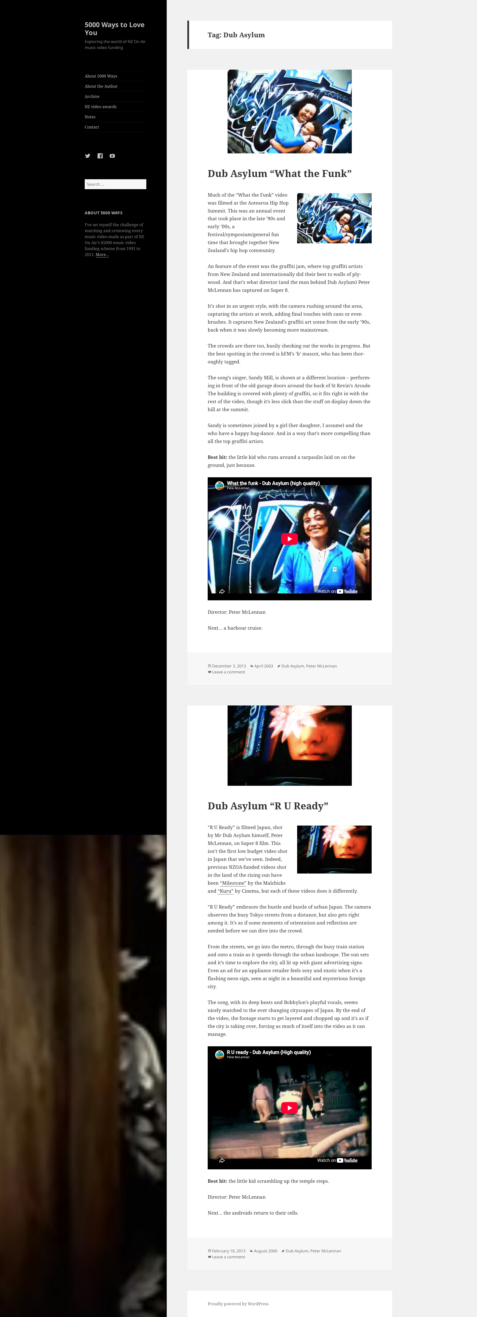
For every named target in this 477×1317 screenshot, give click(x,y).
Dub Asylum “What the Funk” (280, 173)
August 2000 (265, 1251)
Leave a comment (228, 672)
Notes (90, 117)
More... (102, 254)
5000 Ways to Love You (115, 28)
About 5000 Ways (101, 76)
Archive (92, 96)
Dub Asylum (292, 666)
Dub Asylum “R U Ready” (268, 805)
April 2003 (263, 666)
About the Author (101, 86)
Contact (92, 127)
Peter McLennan (321, 666)
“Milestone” (233, 883)
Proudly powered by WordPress (238, 1304)
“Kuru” (226, 891)
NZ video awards (101, 106)
